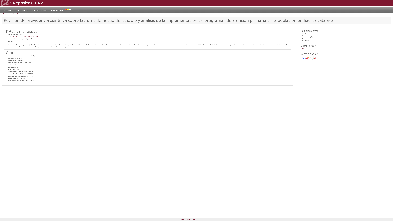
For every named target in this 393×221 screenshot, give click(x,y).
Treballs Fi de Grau (7, 14)
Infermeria (15, 14)
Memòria (305, 48)
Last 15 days (7, 10)
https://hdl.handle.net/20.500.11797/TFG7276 (25, 37)
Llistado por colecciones (39, 10)
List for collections (57, 10)
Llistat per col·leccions (21, 10)
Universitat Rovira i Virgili (188, 219)
